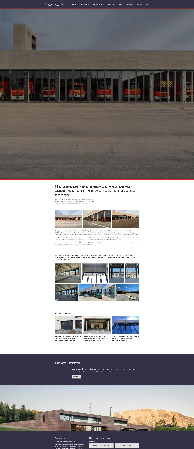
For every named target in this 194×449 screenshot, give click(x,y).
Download (130, 4)
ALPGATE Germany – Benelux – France (101, 445)
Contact (139, 4)
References (111, 4)
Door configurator (98, 4)
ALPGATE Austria (127, 445)
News (121, 4)
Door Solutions (84, 4)
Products (73, 4)
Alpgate (60, 438)
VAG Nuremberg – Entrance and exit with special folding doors (125, 338)
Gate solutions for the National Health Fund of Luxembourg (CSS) (95, 338)
